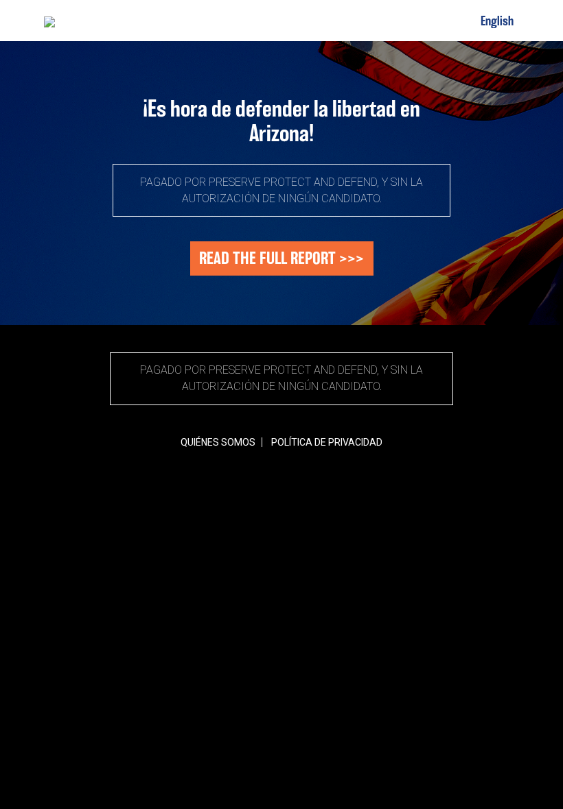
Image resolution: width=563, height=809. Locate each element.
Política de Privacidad (326, 442)
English (497, 20)
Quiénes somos (218, 442)
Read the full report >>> (281, 258)
